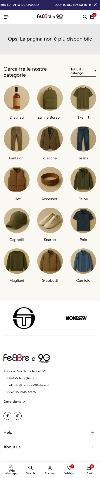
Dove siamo (12, 402)
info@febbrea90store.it (31, 385)
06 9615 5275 (25, 392)
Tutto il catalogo (76, 71)
